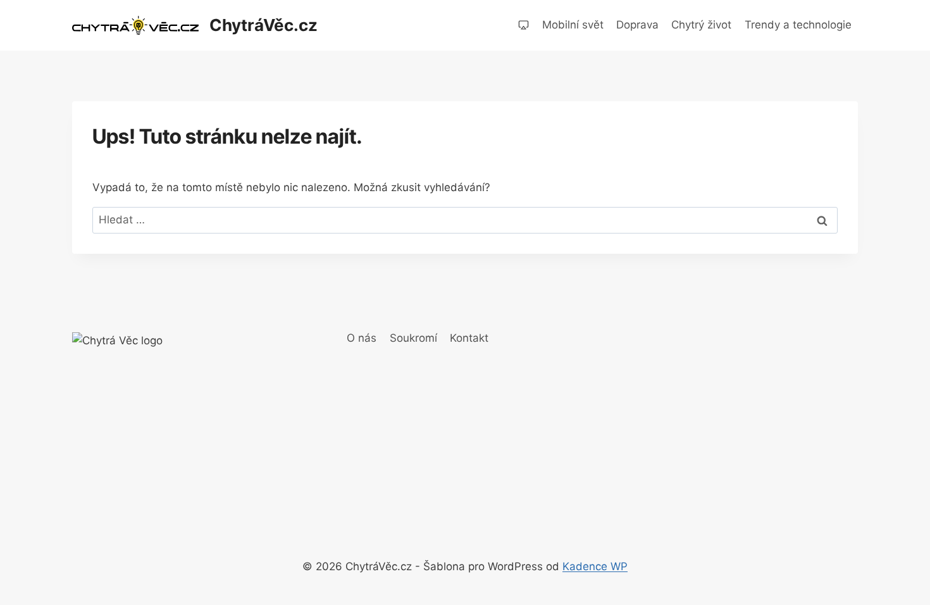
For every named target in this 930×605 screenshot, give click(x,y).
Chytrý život (701, 24)
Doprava (637, 24)
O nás (361, 338)
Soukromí (413, 338)
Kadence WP (595, 566)
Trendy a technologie (798, 24)
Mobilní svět (573, 24)
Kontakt (469, 338)
